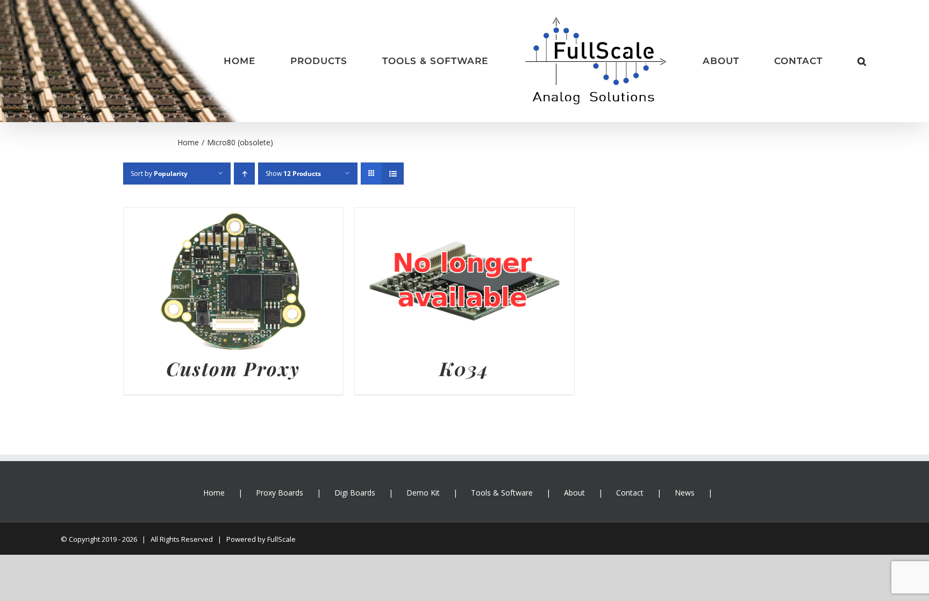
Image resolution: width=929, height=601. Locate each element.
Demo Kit (423, 492)
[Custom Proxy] (233, 215)
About (574, 492)
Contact (630, 492)
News (685, 492)
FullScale (281, 539)
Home (214, 492)
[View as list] (392, 173)
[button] (791, 61)
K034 (464, 368)
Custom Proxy (233, 368)
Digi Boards (354, 492)
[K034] (464, 215)
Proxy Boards (279, 492)
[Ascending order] (244, 173)
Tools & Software (502, 492)
